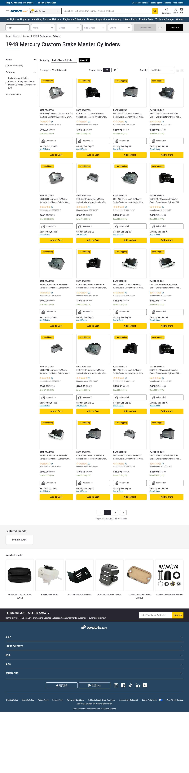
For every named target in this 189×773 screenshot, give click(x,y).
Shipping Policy (12, 700)
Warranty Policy (28, 700)
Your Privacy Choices (175, 700)
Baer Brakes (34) (15, 66)
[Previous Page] (100, 512)
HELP (8, 655)
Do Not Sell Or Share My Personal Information (94, 704)
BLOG (8, 664)
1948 (35, 36)
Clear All (84, 60)
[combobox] (17, 27)
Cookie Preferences (149, 700)
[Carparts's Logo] (19, 11)
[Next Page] (123, 512)
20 (107, 70)
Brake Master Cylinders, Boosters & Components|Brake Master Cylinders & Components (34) (22, 83)
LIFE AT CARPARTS (14, 646)
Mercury (17, 36)
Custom (26, 36)
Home (8, 36)
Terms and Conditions (75, 700)
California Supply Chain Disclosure (101, 700)
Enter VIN (174, 27)
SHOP (8, 637)
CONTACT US (12, 673)
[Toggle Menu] (7, 11)
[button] (64, 60)
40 (115, 70)
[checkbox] (7, 66)
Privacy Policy (57, 700)
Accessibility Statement (128, 700)
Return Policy (43, 700)
